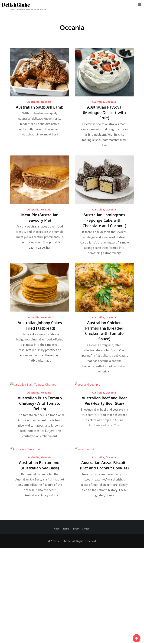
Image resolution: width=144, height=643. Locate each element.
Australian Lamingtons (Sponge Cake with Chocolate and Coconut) (104, 220)
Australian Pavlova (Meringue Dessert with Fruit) (104, 112)
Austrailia (33, 101)
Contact (86, 528)
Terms (66, 528)
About (57, 528)
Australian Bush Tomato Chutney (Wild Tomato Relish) (40, 403)
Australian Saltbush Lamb (40, 107)
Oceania (46, 101)
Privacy (76, 528)
